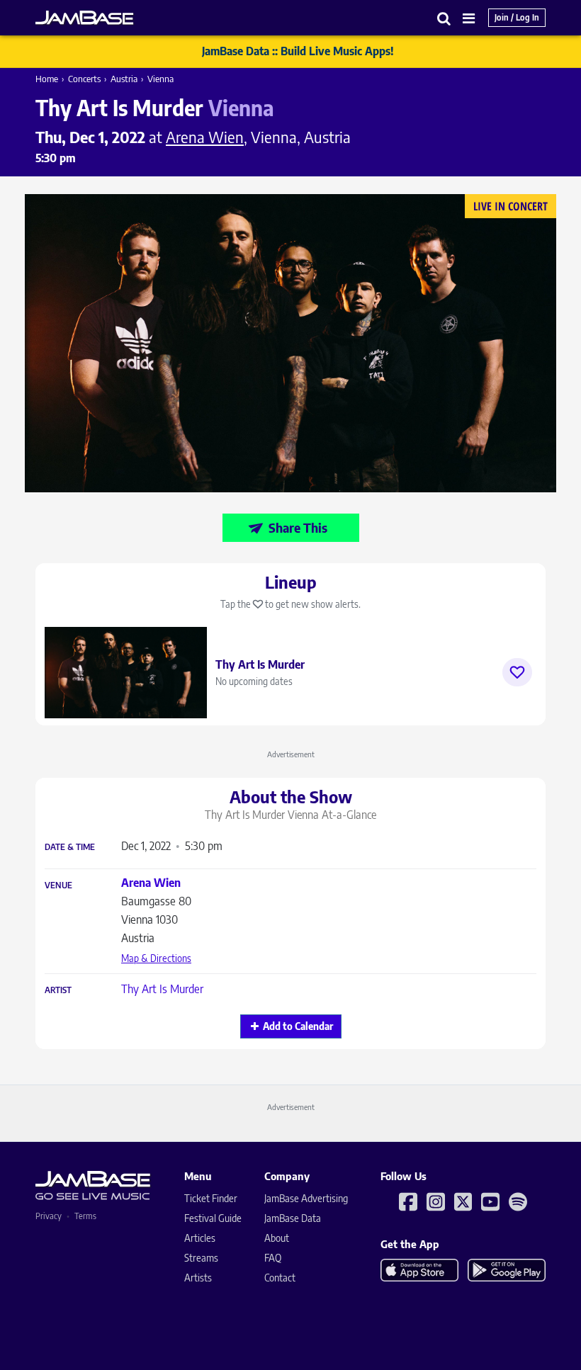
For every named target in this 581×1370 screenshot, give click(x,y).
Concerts (84, 78)
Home (46, 78)
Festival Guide (213, 1218)
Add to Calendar (298, 1026)
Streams (201, 1258)
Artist (58, 990)
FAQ (272, 1258)
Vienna (160, 78)
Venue (58, 885)
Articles (199, 1238)
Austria (124, 78)
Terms (85, 1216)
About (276, 1238)
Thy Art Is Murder (162, 989)
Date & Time (70, 847)
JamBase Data (292, 1218)
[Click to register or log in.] (517, 672)
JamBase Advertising (306, 1198)
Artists (198, 1278)
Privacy (48, 1216)
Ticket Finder (210, 1198)
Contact (279, 1278)
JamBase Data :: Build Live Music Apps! (298, 51)
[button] (444, 18)
